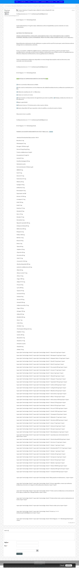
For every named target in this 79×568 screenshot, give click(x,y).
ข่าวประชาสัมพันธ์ (36, 1)
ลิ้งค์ (56, 1)
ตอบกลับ (20, 553)
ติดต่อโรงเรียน (51, 1)
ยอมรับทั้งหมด (68, 565)
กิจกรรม (29, 1)
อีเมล (5, 545)
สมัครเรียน (61, 1)
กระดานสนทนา (7, 6)
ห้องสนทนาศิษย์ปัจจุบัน (17, 6)
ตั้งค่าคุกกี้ (62, 565)
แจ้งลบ (73, 10)
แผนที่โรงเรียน (43, 1)
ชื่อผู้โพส (6, 542)
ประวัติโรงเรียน (23, 1)
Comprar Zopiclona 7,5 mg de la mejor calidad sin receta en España (38, 6)
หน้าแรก (16, 1)
